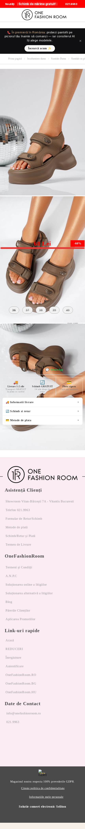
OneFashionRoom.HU (21, 692)
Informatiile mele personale (46, 796)
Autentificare (15, 666)
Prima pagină (15, 58)
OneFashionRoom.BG (21, 683)
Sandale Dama (58, 58)
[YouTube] (29, 737)
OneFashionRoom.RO (21, 675)
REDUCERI (14, 649)
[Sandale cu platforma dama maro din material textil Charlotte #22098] (42, 194)
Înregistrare (13, 657)
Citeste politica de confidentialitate (42, 788)
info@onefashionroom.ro (23, 713)
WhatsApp (54, 370)
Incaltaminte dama (36, 58)
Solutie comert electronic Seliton (42, 806)
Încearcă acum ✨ (39, 48)
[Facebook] (8, 737)
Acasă (10, 640)
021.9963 (30, 370)
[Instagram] (19, 737)
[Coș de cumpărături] (77, 14)
